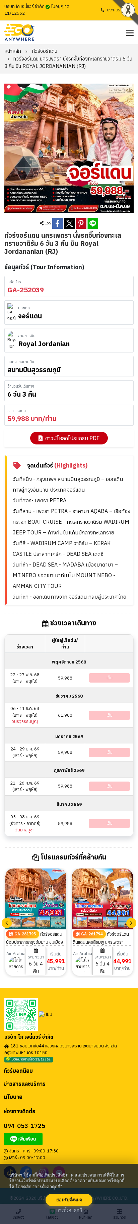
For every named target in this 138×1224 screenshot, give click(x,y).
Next (131, 923)
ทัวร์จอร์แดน (44, 51)
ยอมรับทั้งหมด (69, 1199)
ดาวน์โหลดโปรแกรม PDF (72, 438)
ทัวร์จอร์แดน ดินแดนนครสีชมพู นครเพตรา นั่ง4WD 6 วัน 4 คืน (101, 942)
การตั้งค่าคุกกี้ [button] (69, 1210)
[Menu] (129, 32)
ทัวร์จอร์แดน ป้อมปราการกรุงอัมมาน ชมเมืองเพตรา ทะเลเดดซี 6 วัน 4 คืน (34, 942)
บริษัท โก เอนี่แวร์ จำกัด (28, 1037)
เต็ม (110, 677)
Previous (7, 923)
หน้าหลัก (12, 51)
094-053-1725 (120, 9)
